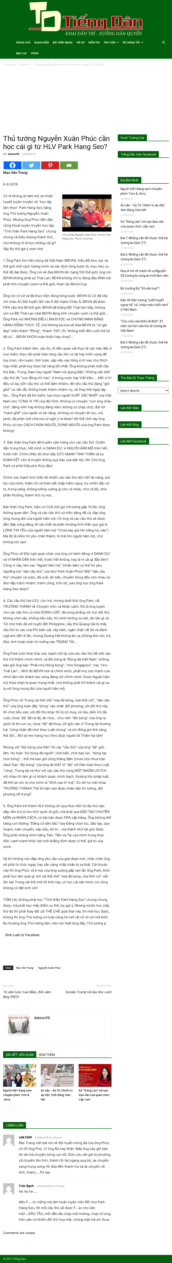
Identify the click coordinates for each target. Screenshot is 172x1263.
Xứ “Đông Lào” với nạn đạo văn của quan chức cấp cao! (94, 1095)
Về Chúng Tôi (131, 42)
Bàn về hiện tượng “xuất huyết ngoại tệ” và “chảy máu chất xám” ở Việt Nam (144, 304)
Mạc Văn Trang (24, 967)
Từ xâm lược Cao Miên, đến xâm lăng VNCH (27, 994)
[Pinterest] (50, 165)
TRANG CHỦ (23, 42)
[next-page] (13, 1108)
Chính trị (25, 64)
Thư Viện (110, 42)
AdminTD (13, 154)
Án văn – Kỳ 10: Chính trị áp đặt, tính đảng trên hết (56, 1095)
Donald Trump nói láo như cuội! (89, 992)
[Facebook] (13, 165)
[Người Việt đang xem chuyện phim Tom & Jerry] (19, 1075)
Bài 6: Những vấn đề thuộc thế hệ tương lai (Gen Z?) (144, 257)
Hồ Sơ (80, 42)
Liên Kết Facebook (133, 441)
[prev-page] (6, 1108)
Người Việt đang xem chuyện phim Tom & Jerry (17, 1095)
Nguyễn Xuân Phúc (49, 967)
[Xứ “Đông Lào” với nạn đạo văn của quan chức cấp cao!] (95, 1075)
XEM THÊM (47, 1055)
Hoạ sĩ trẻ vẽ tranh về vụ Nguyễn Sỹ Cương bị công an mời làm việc (144, 273)
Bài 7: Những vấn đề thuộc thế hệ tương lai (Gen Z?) (144, 240)
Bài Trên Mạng (63, 42)
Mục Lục (21, 53)
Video (35, 53)
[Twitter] (31, 165)
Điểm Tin (94, 42)
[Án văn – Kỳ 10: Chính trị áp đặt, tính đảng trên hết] (57, 1075)
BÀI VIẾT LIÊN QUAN (20, 1055)
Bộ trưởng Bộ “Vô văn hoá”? (140, 288)
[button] (163, 42)
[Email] (69, 165)
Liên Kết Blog (129, 424)
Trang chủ (9, 64)
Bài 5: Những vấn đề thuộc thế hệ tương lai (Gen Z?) (144, 345)
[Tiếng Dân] (86, 18)
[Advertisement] (86, 100)
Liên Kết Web (129, 408)
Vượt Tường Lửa (132, 138)
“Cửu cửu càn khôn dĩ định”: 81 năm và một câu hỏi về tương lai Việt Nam (143, 325)
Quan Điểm (41, 42)
